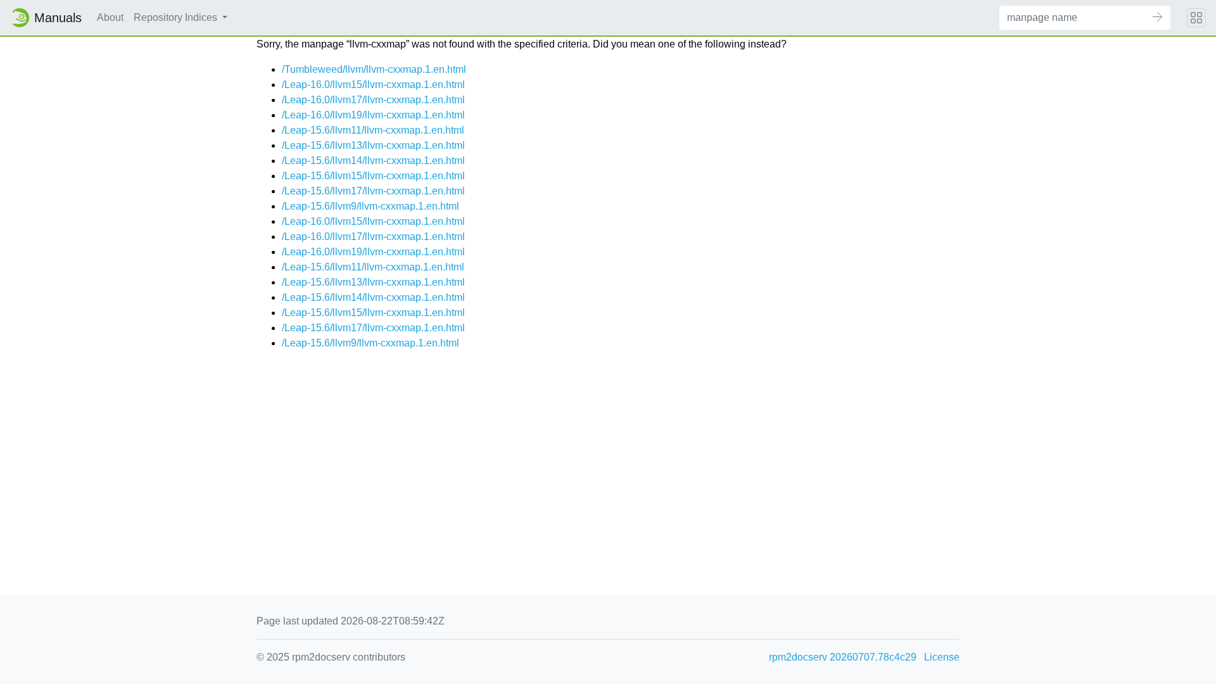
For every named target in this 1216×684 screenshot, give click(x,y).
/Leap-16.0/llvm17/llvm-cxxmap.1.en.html (373, 99)
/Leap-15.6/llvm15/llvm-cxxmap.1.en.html (373, 175)
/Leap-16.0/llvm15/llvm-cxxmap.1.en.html (373, 84)
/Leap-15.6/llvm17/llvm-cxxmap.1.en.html (373, 191)
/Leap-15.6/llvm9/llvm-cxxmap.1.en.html (370, 206)
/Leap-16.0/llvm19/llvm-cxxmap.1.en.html (373, 115)
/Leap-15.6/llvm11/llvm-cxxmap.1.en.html (373, 130)
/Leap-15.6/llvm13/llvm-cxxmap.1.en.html (373, 145)
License (942, 657)
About (110, 17)
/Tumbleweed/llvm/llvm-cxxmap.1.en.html (374, 69)
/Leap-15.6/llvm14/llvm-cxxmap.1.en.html (373, 160)
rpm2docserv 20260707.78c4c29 (842, 657)
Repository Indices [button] (177, 17)
